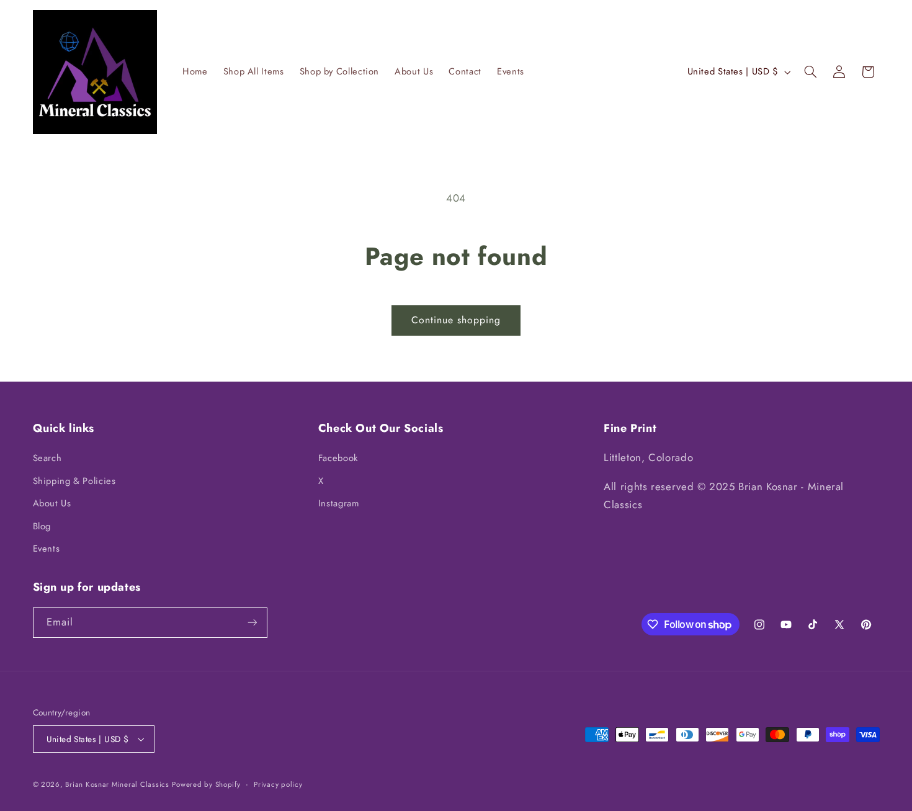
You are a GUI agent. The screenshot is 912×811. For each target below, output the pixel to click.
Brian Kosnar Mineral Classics (117, 784)
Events (46, 548)
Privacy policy (278, 784)
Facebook (338, 458)
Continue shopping (456, 320)
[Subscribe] (252, 622)
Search (47, 458)
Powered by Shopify (206, 784)
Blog (42, 526)
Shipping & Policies (74, 481)
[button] (810, 72)
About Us (52, 503)
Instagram (338, 503)
